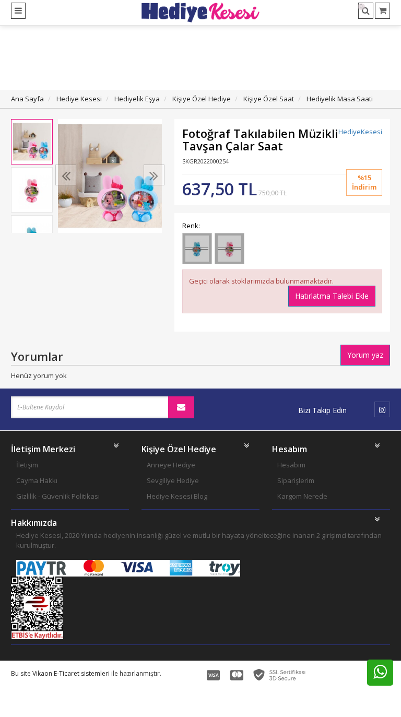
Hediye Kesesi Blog (177, 496)
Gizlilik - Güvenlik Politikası (58, 496)
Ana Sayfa (27, 98)
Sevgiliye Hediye (173, 480)
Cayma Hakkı (36, 480)
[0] (382, 11)
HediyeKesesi (360, 131)
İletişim (27, 464)
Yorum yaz (365, 355)
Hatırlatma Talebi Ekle (332, 296)
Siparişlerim (295, 480)
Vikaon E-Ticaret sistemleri (71, 673)
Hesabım (291, 464)
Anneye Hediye (171, 464)
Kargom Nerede (302, 496)
